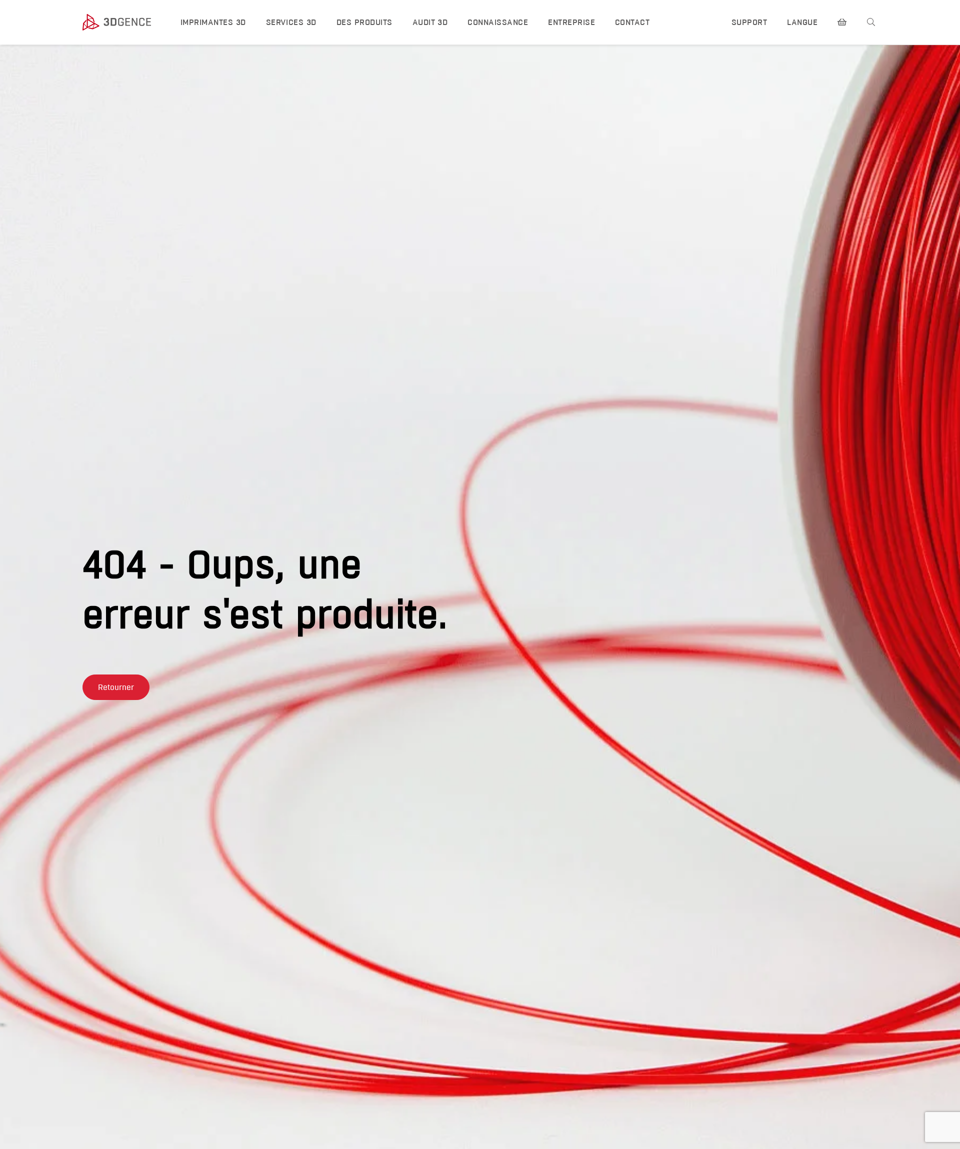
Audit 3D (430, 22)
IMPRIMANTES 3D (213, 22)
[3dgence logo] (122, 22)
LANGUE (802, 22)
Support (749, 22)
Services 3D (291, 22)
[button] (116, 687)
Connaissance (498, 22)
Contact (632, 22)
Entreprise (571, 22)
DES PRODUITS (364, 22)
